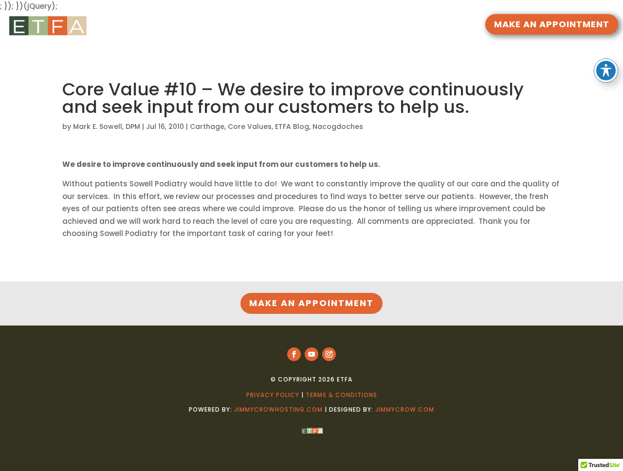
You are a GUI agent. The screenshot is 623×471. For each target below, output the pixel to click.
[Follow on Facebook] (294, 354)
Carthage (207, 126)
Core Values (250, 126)
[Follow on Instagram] (329, 354)
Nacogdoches (337, 126)
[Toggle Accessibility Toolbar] (606, 70)
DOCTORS (321, 25)
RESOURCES (266, 25)
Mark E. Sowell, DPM (106, 126)
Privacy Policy (272, 395)
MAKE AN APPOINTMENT (551, 24)
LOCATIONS (377, 25)
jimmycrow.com (404, 409)
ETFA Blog (292, 126)
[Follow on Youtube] (311, 354)
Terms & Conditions (341, 395)
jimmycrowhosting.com (278, 409)
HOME (227, 25)
